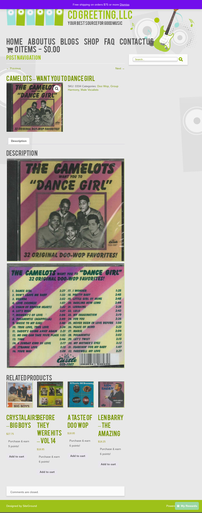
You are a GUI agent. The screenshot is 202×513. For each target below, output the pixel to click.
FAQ (109, 41)
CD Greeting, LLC (100, 14)
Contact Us (137, 41)
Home (14, 41)
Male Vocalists (89, 89)
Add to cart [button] (16, 456)
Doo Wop (103, 86)
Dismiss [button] (124, 4)
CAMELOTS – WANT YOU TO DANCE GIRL (50, 78)
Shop (91, 41)
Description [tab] (19, 140)
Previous (13, 68)
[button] (56, 88)
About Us (41, 41)
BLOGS (69, 41)
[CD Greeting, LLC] (37, 13)
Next (120, 68)
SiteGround (30, 505)
